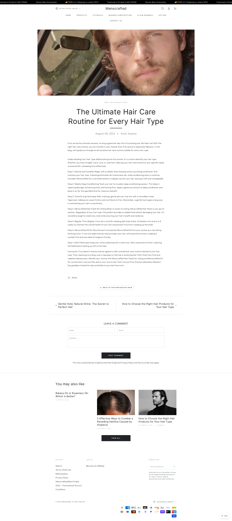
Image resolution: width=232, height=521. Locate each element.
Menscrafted (66, 502)
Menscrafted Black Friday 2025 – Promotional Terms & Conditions (69, 485)
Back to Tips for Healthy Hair (117, 287)
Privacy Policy (127, 362)
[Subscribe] (175, 466)
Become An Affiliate (95, 466)
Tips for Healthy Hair (118, 102)
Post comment (116, 355)
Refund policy (62, 474)
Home (106, 102)
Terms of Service (146, 362)
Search (59, 466)
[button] (162, 8)
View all (116, 438)
